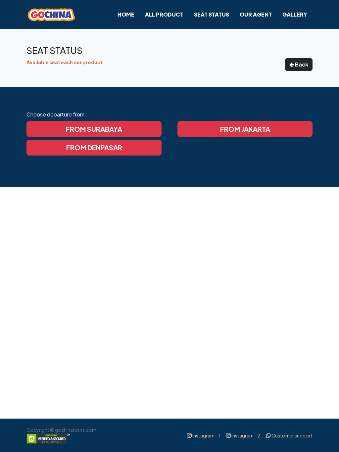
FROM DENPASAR (94, 147)
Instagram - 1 (206, 435)
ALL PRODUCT (164, 14)
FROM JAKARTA (245, 129)
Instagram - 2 (246, 435)
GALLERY (294, 14)
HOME (126, 14)
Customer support (292, 435)
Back (301, 64)
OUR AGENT (256, 14)
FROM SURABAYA (94, 129)
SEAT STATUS (211, 14)
